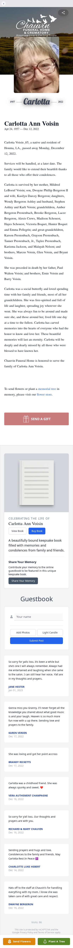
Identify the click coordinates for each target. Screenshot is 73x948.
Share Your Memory (23, 580)
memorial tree (47, 389)
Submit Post (36, 640)
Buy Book (37, 531)
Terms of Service (46, 932)
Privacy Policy (26, 932)
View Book (17, 531)
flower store (44, 394)
